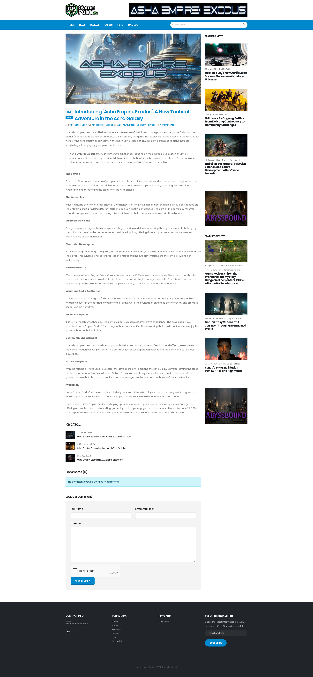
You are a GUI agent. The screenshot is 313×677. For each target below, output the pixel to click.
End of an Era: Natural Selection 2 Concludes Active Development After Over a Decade (225, 168)
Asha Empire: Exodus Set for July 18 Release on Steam (104, 436)
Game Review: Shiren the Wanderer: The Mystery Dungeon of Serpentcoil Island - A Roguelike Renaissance (225, 278)
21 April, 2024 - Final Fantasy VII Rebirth (223, 318)
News (82, 25)
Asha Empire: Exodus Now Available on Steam (100, 459)
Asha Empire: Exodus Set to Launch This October (102, 448)
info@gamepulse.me (77, 623)
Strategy (141, 124)
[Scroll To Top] (307, 673)
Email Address (144, 508)
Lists (120, 25)
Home (71, 25)
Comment (77, 523)
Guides (108, 25)
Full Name (77, 508)
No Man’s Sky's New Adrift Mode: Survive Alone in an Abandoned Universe (226, 76)
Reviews (95, 25)
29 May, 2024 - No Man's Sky (218, 69)
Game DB (133, 25)
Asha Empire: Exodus (102, 124)
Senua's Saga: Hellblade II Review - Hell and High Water (223, 369)
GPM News (163, 621)
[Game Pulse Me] (82, 9)
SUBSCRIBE (216, 642)
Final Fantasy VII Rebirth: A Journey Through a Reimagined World (225, 325)
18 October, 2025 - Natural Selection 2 (222, 160)
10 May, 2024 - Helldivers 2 (217, 114)
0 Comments (167, 124)
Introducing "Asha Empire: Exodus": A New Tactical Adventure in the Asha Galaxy (132, 115)
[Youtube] (68, 631)
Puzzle (132, 124)
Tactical (151, 124)
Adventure (122, 124)
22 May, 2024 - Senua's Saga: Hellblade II (224, 364)
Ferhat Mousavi (79, 124)
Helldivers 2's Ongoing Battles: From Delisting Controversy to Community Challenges (225, 121)
